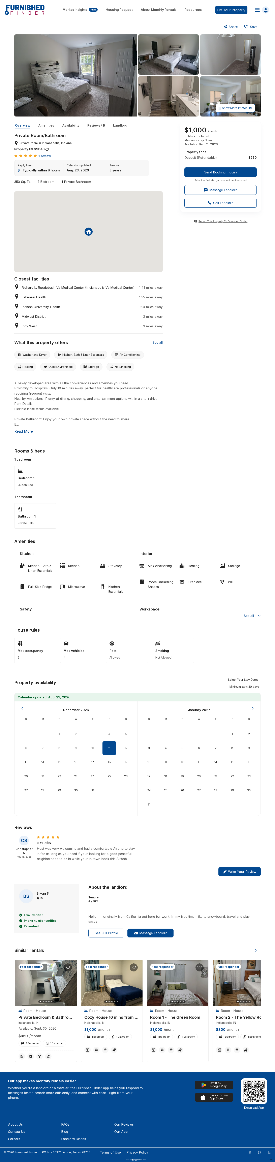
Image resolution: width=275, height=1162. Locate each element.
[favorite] (68, 967)
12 (126, 748)
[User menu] (261, 10)
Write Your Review (242, 872)
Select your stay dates (243, 679)
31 (92, 790)
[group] (220, 174)
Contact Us (16, 1132)
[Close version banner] (271, 1159)
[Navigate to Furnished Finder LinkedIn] (269, 1152)
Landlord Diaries (73, 1139)
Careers (14, 1139)
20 (26, 776)
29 (59, 790)
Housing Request (119, 10)
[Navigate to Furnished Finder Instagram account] (259, 1152)
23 (76, 776)
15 (59, 762)
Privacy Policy (137, 1152)
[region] (46, 983)
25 (109, 776)
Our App (121, 1132)
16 (75, 762)
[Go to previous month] (22, 708)
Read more (23, 431)
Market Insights (79, 10)
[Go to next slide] (256, 950)
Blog (64, 1132)
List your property (231, 10)
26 (126, 776)
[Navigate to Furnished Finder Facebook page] (250, 1152)
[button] (244, 686)
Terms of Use (110, 1152)
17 (92, 762)
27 (26, 790)
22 (59, 776)
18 (109, 762)
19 (126, 762)
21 (42, 776)
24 (92, 776)
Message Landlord (153, 933)
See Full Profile (106, 933)
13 (26, 762)
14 (42, 762)
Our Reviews (124, 1124)
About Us (15, 1124)
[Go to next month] (252, 708)
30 (76, 790)
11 (109, 748)
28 (42, 790)
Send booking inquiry (220, 172)
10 (92, 748)
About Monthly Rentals (159, 10)
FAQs (65, 1124)
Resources (193, 10)
